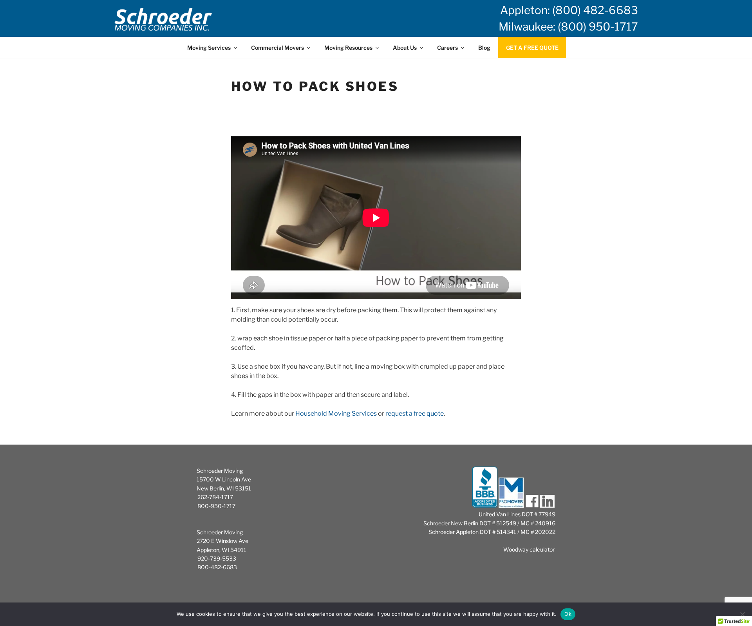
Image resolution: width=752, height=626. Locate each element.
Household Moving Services (336, 413)
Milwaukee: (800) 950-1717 (568, 26)
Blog (484, 47)
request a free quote (414, 413)
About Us (405, 47)
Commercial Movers (277, 47)
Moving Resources (348, 47)
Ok (567, 614)
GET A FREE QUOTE (532, 47)
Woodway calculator (529, 549)
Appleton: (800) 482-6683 (569, 10)
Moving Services (209, 47)
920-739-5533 (216, 558)
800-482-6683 (217, 567)
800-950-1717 (216, 506)
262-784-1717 (215, 497)
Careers (447, 47)
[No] (742, 614)
